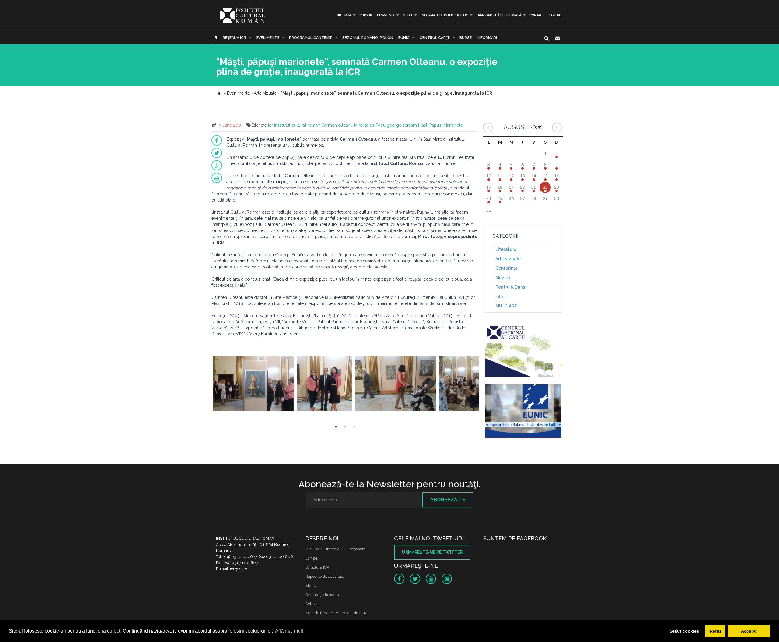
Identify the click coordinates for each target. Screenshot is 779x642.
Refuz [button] (715, 631)
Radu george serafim (396, 125)
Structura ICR (317, 567)
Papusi (435, 125)
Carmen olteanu (337, 125)
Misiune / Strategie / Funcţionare (335, 549)
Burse (465, 38)
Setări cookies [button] (684, 631)
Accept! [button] (749, 631)
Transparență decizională (498, 15)
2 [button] (345, 427)
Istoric (310, 585)
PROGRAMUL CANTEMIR (311, 38)
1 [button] (336, 427)
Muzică (502, 277)
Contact (536, 15)
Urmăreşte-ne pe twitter (432, 552)
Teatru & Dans (510, 287)
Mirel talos (364, 125)
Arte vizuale (508, 258)
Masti (423, 125)
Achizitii (312, 604)
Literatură (505, 249)
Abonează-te (448, 500)
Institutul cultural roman (297, 125)
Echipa (311, 558)
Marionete (453, 125)
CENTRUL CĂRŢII (435, 38)
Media (408, 15)
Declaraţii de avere (322, 594)
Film (499, 296)
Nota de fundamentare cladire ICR (336, 613)
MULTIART (506, 305)
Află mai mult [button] (289, 630)
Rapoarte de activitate (324, 576)
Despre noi (386, 15)
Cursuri (366, 15)
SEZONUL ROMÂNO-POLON (367, 38)
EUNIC (404, 38)
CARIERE (554, 15)
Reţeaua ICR (234, 38)
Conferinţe (506, 268)
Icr (270, 125)
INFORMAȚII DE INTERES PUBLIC (444, 15)
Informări (487, 38)
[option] (253, 384)
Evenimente (267, 38)
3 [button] (354, 427)
